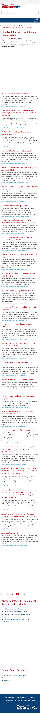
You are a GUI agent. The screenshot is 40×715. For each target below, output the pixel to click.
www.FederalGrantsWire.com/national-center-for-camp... (14, 392)
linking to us (21, 698)
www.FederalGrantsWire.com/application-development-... (14, 127)
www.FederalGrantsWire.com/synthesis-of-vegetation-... (14, 269)
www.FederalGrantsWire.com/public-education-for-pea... (14, 407)
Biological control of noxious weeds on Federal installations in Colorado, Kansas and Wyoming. (19, 221)
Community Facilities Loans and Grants (15, 611)
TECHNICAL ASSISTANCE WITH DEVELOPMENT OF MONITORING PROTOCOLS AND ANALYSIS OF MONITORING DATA (19, 470)
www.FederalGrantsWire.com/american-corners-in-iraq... (14, 545)
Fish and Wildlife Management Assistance (17, 290)
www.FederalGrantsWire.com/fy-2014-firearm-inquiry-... (14, 375)
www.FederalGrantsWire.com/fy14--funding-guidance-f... (14, 442)
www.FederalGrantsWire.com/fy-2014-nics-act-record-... (14, 339)
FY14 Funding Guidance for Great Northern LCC (19, 430)
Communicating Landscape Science (14, 205)
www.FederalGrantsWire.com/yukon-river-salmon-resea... (15, 182)
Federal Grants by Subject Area (14, 25)
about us (32, 698)
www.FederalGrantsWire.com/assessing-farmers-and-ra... (15, 528)
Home (1, 25)
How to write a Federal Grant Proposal (15, 675)
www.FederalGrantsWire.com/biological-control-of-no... (14, 233)
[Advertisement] (20, 70)
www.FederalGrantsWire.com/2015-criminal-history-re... (14, 250)
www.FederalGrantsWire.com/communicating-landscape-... (15, 216)
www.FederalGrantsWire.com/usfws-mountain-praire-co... (15, 106)
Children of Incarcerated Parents (13, 609)
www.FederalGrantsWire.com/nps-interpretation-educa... (14, 426)
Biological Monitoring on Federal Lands (16, 151)
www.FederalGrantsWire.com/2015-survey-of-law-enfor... (14, 286)
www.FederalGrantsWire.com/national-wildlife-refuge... (14, 201)
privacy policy (9, 698)
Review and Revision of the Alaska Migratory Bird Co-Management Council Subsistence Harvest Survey (18, 449)
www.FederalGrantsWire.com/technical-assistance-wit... (14, 485)
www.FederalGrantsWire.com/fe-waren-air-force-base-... (14, 146)
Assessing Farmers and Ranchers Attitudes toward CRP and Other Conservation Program (19, 515)
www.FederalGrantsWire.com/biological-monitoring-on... (14, 163)
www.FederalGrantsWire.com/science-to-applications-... (14, 358)
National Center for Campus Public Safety (17, 379)
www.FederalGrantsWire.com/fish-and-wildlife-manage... (14, 303)
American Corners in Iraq (10, 533)
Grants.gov (7, 680)
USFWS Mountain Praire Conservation (15, 94)
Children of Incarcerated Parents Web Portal (17, 614)
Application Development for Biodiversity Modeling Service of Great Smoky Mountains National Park (18, 112)
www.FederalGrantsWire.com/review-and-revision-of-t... (14, 464)
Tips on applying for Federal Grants (14, 678)
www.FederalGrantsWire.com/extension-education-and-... (15, 509)
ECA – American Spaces (10, 617)
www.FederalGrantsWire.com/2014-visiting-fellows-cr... (14, 320)
